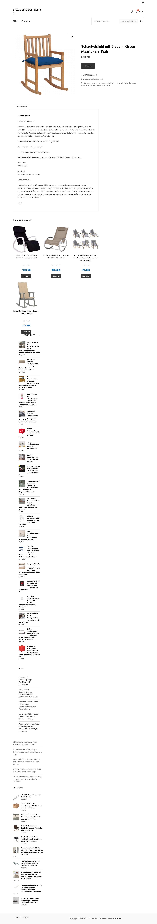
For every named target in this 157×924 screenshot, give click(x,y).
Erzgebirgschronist (27, 11)
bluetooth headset (117, 83)
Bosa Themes (116, 918)
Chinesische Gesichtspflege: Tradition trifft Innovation (25, 681)
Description (21, 106)
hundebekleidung (88, 86)
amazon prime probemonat (98, 83)
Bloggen (26, 21)
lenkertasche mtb (103, 86)
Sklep (15, 21)
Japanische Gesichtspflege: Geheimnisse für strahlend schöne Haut (28, 693)
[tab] (21, 106)
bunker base (131, 83)
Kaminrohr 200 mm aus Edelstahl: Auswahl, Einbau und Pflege (28, 716)
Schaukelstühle (97, 79)
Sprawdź (88, 66)
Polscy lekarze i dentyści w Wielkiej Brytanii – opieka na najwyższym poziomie (29, 727)
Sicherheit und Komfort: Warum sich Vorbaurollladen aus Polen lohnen (29, 705)
